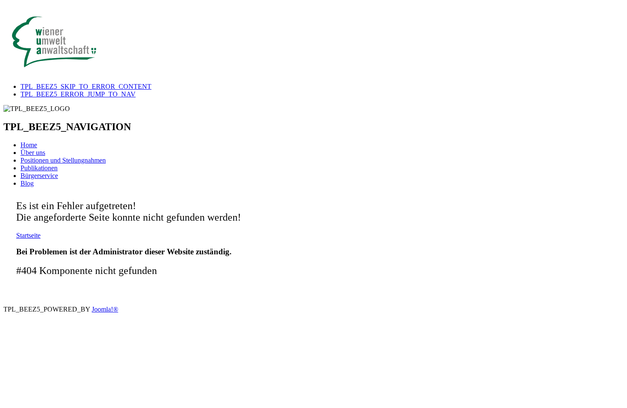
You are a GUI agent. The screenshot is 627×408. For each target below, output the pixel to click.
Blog (27, 183)
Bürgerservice (39, 175)
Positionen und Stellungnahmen (63, 160)
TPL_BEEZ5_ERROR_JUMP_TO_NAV (78, 94)
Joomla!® (105, 309)
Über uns (32, 152)
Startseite (28, 235)
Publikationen (39, 168)
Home (28, 145)
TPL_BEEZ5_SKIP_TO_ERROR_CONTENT (85, 86)
